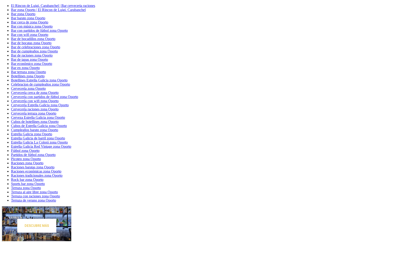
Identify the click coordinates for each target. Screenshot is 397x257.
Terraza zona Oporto (26, 188)
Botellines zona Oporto (28, 76)
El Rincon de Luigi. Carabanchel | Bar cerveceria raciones (53, 6)
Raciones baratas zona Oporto (32, 167)
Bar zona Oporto (23, 14)
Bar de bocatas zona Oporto (31, 43)
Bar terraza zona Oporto (28, 72)
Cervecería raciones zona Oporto (35, 109)
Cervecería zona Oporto (28, 88)
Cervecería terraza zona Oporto (33, 113)
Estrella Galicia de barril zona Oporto (38, 138)
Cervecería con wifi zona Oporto (35, 101)
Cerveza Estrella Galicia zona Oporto (38, 117)
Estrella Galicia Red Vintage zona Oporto (41, 146)
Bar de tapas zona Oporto (29, 59)
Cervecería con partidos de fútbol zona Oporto (44, 97)
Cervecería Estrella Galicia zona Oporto (40, 105)
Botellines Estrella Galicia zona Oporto (39, 80)
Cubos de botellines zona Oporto (35, 122)
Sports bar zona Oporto (28, 184)
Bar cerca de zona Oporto (29, 22)
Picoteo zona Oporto (26, 159)
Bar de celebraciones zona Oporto (35, 47)
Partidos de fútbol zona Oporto (33, 155)
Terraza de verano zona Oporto (33, 200)
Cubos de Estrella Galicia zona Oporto (39, 126)
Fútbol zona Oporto (25, 151)
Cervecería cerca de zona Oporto (35, 93)
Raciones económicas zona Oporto (36, 171)
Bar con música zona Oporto (32, 26)
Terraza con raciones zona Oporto (35, 196)
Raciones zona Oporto (27, 163)
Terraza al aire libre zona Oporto (34, 192)
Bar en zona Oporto (25, 68)
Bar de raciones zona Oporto (32, 55)
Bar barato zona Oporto (28, 18)
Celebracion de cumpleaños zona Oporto (40, 84)
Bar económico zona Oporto (31, 64)
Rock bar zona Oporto (27, 180)
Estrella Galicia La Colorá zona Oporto (39, 142)
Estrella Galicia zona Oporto (31, 134)
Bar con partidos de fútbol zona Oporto (39, 30)
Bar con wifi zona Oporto (29, 35)
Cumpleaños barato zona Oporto (34, 130)
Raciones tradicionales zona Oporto (36, 175)
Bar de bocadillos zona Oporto (33, 39)
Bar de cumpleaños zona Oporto (34, 51)
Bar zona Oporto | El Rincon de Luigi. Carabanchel (48, 10)
